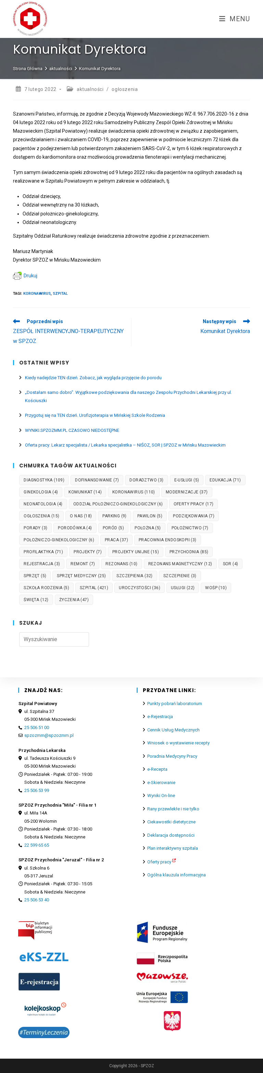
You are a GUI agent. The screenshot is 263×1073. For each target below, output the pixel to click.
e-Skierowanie (161, 782)
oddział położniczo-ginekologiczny (118, 504)
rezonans (121, 563)
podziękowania (193, 516)
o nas (81, 516)
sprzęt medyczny (81, 575)
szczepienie (180, 575)
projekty (88, 551)
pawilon (149, 516)
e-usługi (186, 480)
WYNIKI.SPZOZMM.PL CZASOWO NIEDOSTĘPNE (72, 430)
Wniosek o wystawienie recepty (178, 742)
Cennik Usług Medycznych (173, 729)
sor (230, 563)
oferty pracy (194, 504)
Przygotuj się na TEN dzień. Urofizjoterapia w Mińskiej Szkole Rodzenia (95, 415)
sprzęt (35, 575)
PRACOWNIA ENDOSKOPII (168, 540)
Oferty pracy (159, 861)
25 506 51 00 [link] (36, 727)
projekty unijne (135, 551)
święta (36, 599)
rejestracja (42, 563)
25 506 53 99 (36, 790)
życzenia (74, 599)
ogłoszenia (125, 89)
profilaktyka (43, 551)
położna (148, 528)
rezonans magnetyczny (180, 563)
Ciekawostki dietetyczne (171, 821)
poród (113, 528)
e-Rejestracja (160, 716)
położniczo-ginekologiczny (59, 540)
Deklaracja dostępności (171, 835)
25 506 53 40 (36, 899)
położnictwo (190, 528)
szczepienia (134, 575)
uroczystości (139, 587)
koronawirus (37, 293)
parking (114, 516)
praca (116, 540)
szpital (60, 293)
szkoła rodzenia (46, 587)
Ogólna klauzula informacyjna (176, 874)
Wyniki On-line (161, 795)
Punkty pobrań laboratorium (174, 703)
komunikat (85, 492)
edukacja (225, 480)
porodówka (75, 528)
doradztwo (146, 480)
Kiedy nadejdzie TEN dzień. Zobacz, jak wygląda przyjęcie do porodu (93, 377)
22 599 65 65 (36, 845)
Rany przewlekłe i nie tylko (173, 808)
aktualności (90, 89)
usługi (183, 587)
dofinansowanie (97, 480)
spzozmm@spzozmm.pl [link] (49, 735)
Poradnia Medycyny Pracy (172, 756)
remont (83, 563)
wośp (216, 587)
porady (35, 528)
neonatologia (43, 504)
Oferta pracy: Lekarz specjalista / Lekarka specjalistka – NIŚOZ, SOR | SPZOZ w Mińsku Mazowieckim (125, 445)
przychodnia (189, 551)
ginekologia (41, 492)
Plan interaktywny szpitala (172, 848)
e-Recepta (157, 769)
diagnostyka (44, 480)
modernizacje (187, 492)
